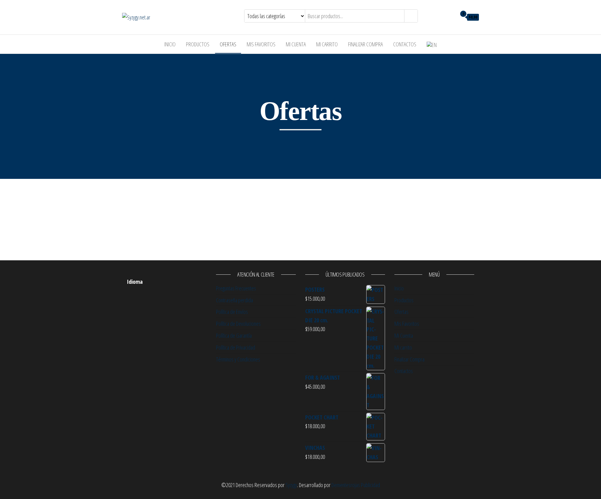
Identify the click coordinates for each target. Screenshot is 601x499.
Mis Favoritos (261, 44)
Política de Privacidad (235, 347)
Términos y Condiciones (238, 359)
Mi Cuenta (296, 44)
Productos (197, 44)
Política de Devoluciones (238, 323)
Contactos (404, 44)
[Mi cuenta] (450, 16)
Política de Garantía (234, 335)
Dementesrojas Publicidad (355, 485)
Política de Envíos (232, 311)
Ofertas (228, 44)
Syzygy (291, 485)
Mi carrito (327, 44)
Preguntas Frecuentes (236, 288)
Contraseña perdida (234, 300)
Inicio (170, 44)
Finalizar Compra (365, 44)
